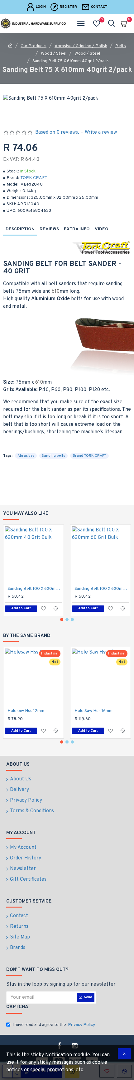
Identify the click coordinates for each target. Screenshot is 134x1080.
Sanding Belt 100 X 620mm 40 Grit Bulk (34, 588)
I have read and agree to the (53, 1025)
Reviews (49, 229)
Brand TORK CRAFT (89, 455)
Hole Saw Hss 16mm (93, 711)
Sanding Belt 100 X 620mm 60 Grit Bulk (101, 588)
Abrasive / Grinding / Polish (81, 46)
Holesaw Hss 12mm (25, 711)
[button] (61, 619)
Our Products (33, 46)
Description (20, 229)
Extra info (77, 229)
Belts (120, 46)
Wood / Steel (53, 53)
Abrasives (25, 455)
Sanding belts (53, 455)
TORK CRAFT (33, 178)
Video (101, 229)
